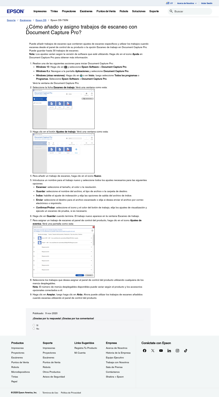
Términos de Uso (50, 393)
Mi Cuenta (80, 352)
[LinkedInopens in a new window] (169, 350)
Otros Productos (51, 372)
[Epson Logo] (16, 11)
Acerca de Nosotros (116, 348)
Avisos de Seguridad (54, 376)
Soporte (11, 20)
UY (171, 3)
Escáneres (25, 20)
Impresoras (17, 348)
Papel (14, 381)
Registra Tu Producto (85, 348)
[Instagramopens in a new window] (177, 350)
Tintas (14, 376)
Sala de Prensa (114, 367)
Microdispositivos (20, 372)
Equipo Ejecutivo (115, 357)
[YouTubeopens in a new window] (161, 350)
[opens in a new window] (186, 350)
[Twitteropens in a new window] (153, 350)
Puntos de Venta (20, 362)
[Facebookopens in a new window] (144, 350)
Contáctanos (113, 372)
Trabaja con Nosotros (117, 362)
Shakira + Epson (115, 376)
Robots (15, 367)
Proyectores (17, 352)
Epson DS (41, 20)
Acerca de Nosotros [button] (185, 3)
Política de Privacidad (71, 393)
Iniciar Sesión (206, 3)
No (37, 329)
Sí (37, 325)
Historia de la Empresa (118, 352)
